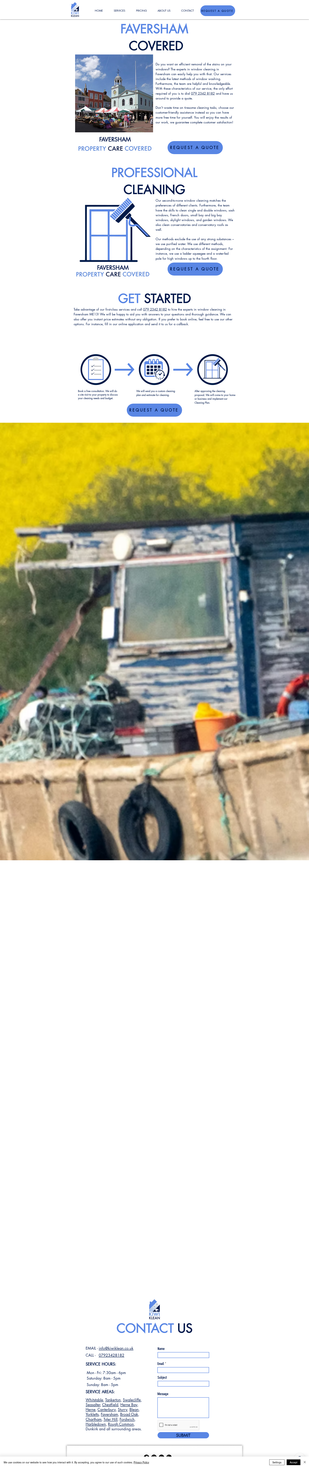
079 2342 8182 (203, 93)
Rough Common (121, 1424)
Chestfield (110, 1404)
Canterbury (106, 1409)
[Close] (305, 1462)
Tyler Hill (110, 1419)
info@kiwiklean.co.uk (116, 1348)
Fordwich (127, 1419)
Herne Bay (128, 1404)
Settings (276, 1462)
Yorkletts (92, 1414)
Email (160, 1363)
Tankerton (113, 1399)
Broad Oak (129, 1414)
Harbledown (96, 1424)
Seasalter (93, 1404)
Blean (134, 1409)
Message (162, 1394)
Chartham (94, 1419)
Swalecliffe (132, 1399)
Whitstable (94, 1399)
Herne (90, 1409)
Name (161, 1348)
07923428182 (111, 1355)
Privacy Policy (141, 1462)
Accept (293, 1462)
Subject (162, 1377)
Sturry (122, 1409)
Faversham (109, 1414)
